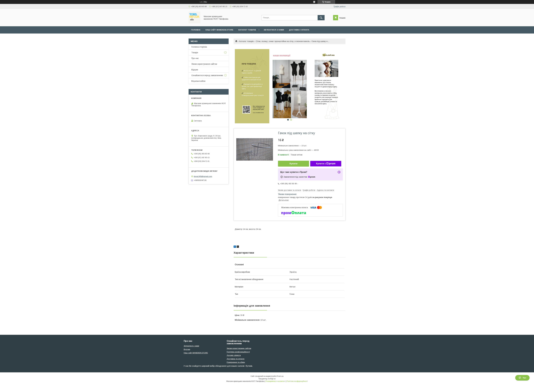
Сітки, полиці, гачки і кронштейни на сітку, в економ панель (283, 41)
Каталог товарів (247, 30)
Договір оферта (234, 355)
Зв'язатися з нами (191, 346)
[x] (238, 247)
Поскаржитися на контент (275, 381)
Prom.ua (280, 376)
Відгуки (194, 70)
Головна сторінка (199, 47)
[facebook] (235, 247)
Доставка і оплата (299, 30)
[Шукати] (321, 17)
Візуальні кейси (198, 81)
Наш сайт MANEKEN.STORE (219, 30)
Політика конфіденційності (238, 352)
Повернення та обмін (236, 362)
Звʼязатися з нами (274, 30)
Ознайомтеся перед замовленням (207, 75)
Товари (194, 52)
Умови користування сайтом (204, 64)
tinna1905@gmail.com (203, 176)
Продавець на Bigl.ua (267, 379)
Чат (524, 378)
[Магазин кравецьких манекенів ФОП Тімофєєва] (194, 23)
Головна (195, 30)
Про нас (195, 58)
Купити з (321, 163)
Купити (293, 163)
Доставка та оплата (235, 359)
